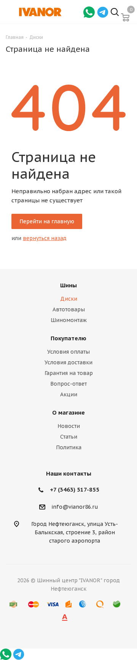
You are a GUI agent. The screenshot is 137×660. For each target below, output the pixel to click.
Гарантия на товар (69, 373)
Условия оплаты (68, 351)
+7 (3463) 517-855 (74, 489)
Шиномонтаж (69, 320)
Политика (68, 447)
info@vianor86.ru (74, 507)
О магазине (68, 412)
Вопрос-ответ (68, 383)
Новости (68, 426)
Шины (68, 285)
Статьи (68, 436)
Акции (68, 394)
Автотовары (69, 309)
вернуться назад (45, 238)
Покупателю (68, 338)
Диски (68, 298)
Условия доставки (68, 362)
